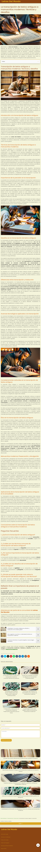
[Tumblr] (17, 656)
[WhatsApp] (14, 656)
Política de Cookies (4, 839)
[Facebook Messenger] (5, 656)
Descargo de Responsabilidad (7, 845)
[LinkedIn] (19, 656)
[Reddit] (28, 656)
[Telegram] (22, 656)
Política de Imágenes (5, 842)
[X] (8, 656)
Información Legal (4, 834)
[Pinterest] (11, 656)
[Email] (25, 656)
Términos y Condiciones (5, 837)
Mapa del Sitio (3, 848)
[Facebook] (2, 656)
